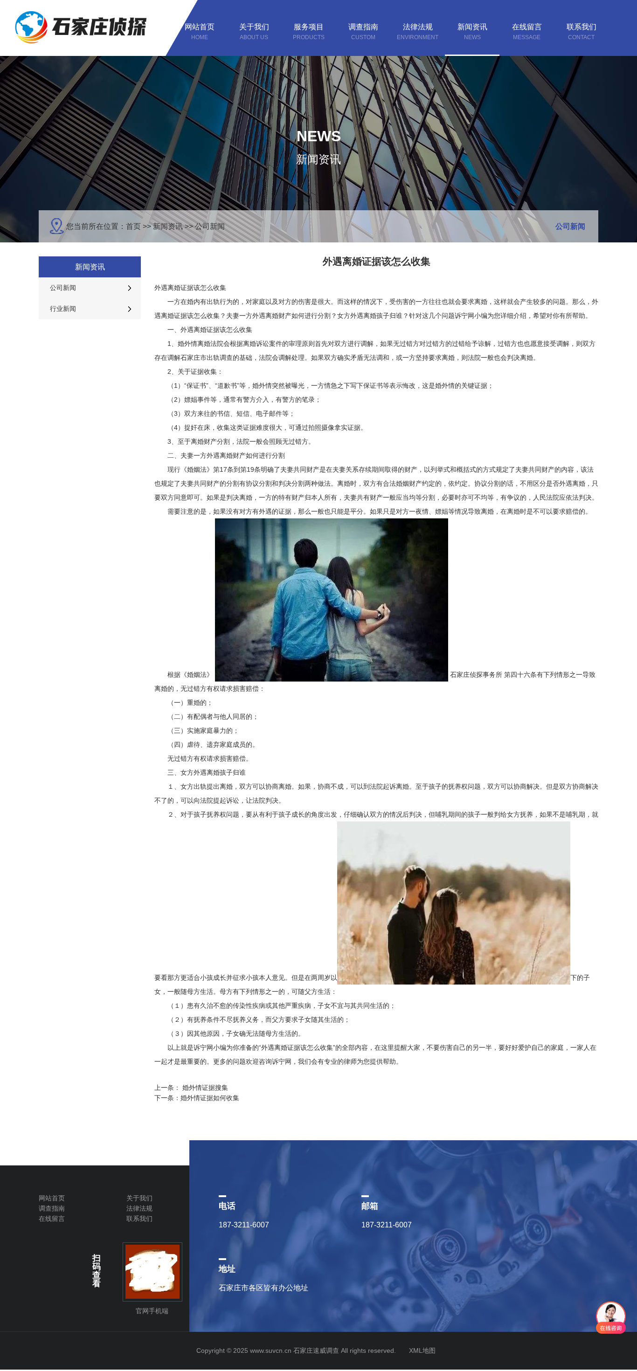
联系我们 (139, 1218)
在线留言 (52, 1218)
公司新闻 (210, 226)
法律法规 (139, 1208)
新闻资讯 (168, 226)
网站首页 (52, 1198)
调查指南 (52, 1208)
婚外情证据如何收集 (209, 1098)
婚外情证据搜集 (205, 1087)
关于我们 (139, 1198)
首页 (133, 226)
